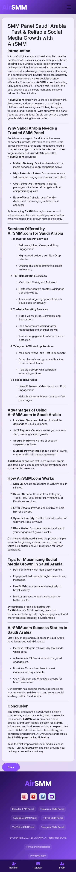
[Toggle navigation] (69, 7)
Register (13, 867)
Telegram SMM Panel (52, 827)
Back (11, 767)
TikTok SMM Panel (53, 817)
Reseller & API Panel (23, 808)
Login (62, 867)
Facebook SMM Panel (25, 817)
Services (38, 867)
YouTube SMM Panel (23, 827)
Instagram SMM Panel (52, 808)
